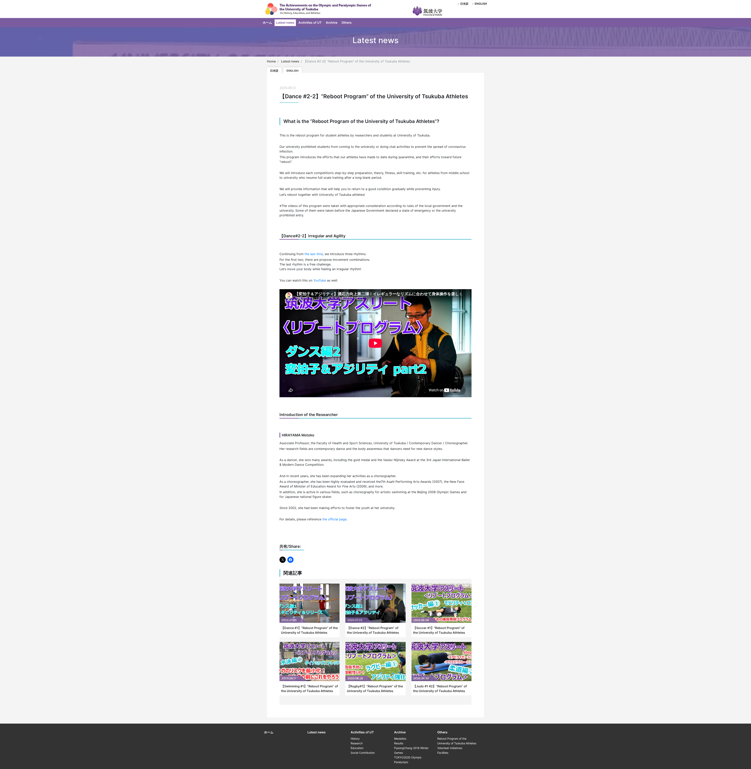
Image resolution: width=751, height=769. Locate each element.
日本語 (464, 3)
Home (271, 61)
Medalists (400, 738)
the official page (334, 519)
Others (346, 22)
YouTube (319, 280)
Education (357, 748)
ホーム (267, 22)
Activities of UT (310, 22)
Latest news (285, 22)
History (355, 738)
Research (357, 743)
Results (398, 743)
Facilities (442, 752)
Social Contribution (363, 752)
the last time (314, 254)
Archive (331, 22)
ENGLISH (481, 3)
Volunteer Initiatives (449, 748)
